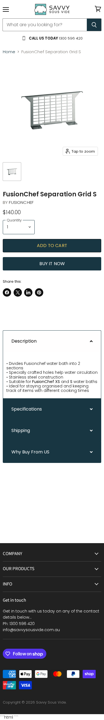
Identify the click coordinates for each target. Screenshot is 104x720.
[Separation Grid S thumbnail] (12, 171)
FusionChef (21, 202)
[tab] (52, 341)
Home (9, 51)
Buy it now (52, 263)
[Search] (94, 24)
